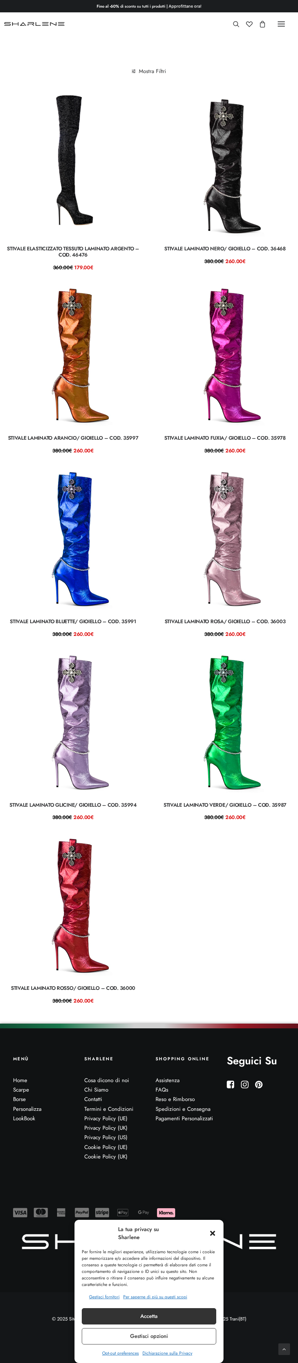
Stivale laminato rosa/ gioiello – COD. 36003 (225, 621)
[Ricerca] (232, 24)
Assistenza (168, 1080)
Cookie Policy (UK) (106, 1157)
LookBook (24, 1118)
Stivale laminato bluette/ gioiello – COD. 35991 (73, 621)
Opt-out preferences (120, 1353)
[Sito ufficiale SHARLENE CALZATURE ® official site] (35, 24)
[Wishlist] (246, 24)
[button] (212, 1233)
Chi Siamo (96, 1090)
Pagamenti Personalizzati (184, 1118)
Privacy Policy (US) (106, 1137)
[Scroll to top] (284, 1348)
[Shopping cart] (259, 24)
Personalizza (27, 1109)
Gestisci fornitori (104, 1297)
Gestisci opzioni (149, 1336)
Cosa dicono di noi (106, 1080)
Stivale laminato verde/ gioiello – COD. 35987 (225, 804)
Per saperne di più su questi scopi (155, 1297)
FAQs (162, 1090)
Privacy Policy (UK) (106, 1128)
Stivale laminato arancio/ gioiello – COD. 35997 (73, 437)
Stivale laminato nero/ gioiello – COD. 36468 (225, 248)
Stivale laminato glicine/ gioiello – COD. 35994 (73, 804)
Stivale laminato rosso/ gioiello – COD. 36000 (73, 988)
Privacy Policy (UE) (106, 1118)
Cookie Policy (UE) (106, 1147)
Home (20, 1080)
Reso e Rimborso (175, 1099)
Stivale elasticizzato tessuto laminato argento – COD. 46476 (73, 251)
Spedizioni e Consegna (183, 1109)
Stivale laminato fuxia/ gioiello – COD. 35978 (224, 437)
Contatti (93, 1099)
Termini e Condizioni (108, 1109)
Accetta (149, 1316)
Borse (19, 1099)
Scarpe (21, 1090)
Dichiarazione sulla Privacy (167, 1353)
